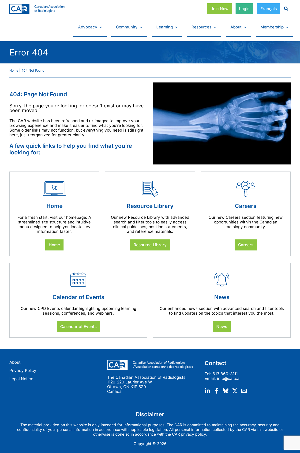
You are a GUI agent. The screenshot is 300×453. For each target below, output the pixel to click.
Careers (245, 244)
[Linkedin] (207, 391)
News (221, 326)
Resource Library (150, 244)
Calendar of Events (78, 326)
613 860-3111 (225, 373)
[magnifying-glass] (284, 8)
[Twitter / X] (235, 391)
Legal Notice (21, 378)
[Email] (244, 391)
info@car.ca (228, 378)
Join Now (220, 8)
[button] (99, 27)
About (15, 362)
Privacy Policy (22, 370)
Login (244, 8)
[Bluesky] (226, 391)
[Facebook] (216, 391)
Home (54, 244)
